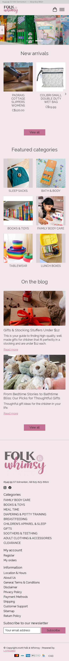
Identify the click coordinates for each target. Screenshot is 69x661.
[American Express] (28, 655)
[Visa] (22, 655)
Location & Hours (15, 573)
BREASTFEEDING (15, 519)
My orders (10, 560)
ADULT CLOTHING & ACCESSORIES (28, 538)
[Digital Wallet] (35, 655)
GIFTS (8, 528)
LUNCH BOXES (51, 266)
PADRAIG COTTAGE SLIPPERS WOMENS (18, 100)
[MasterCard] (16, 655)
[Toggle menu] (61, 9)
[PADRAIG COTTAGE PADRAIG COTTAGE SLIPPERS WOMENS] (18, 76)
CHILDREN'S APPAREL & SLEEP (25, 524)
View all (35, 132)
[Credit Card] (43, 655)
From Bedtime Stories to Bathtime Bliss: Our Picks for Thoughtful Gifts (32, 396)
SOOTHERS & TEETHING (20, 533)
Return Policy (12, 616)
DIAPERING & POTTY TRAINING (25, 514)
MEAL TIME (11, 509)
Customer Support (16, 606)
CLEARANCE (12, 543)
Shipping (9, 601)
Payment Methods (16, 596)
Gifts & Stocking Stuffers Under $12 (32, 330)
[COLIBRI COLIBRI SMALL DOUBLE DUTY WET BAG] (50, 76)
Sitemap (9, 611)
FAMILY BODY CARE (50, 228)
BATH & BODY (51, 190)
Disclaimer (10, 587)
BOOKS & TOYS (18, 228)
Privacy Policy (13, 592)
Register (9, 555)
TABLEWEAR (18, 266)
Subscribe (53, 630)
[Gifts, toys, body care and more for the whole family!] (11, 9)
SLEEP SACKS (18, 190)
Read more (11, 349)
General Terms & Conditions (22, 582)
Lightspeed (9, 650)
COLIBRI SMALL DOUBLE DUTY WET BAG (51, 99)
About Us (10, 577)
